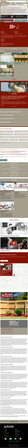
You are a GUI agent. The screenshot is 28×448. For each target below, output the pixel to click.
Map (5, 264)
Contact (5, 434)
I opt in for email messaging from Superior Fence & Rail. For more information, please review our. (13, 157)
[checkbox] (0, 149)
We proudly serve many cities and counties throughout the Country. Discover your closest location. (14, 421)
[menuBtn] (26, 1)
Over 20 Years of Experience (6, 115)
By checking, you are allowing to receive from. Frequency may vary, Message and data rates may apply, (14, 155)
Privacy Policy (10, 446)
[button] (14, 275)
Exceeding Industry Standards (7, 118)
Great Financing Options (5, 122)
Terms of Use (14, 446)
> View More (14, 79)
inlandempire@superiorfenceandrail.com (6, 274)
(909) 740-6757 (4, 6)
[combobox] (14, 140)
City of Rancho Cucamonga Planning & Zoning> (7, 333)
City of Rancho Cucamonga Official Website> (6, 330)
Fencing (5, 431)
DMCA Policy (17, 446)
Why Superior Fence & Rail (5, 250)
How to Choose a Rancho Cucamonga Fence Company (9, 236)
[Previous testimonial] (13, 106)
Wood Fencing (23, 63)
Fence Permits (16, 192)
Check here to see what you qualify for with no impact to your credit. (9, 149)
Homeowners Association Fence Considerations (5, 192)
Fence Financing (17, 434)
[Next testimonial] (14, 106)
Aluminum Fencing (8, 75)
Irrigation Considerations (4, 211)
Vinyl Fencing (9, 63)
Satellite (2, 264)
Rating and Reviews (17, 431)
